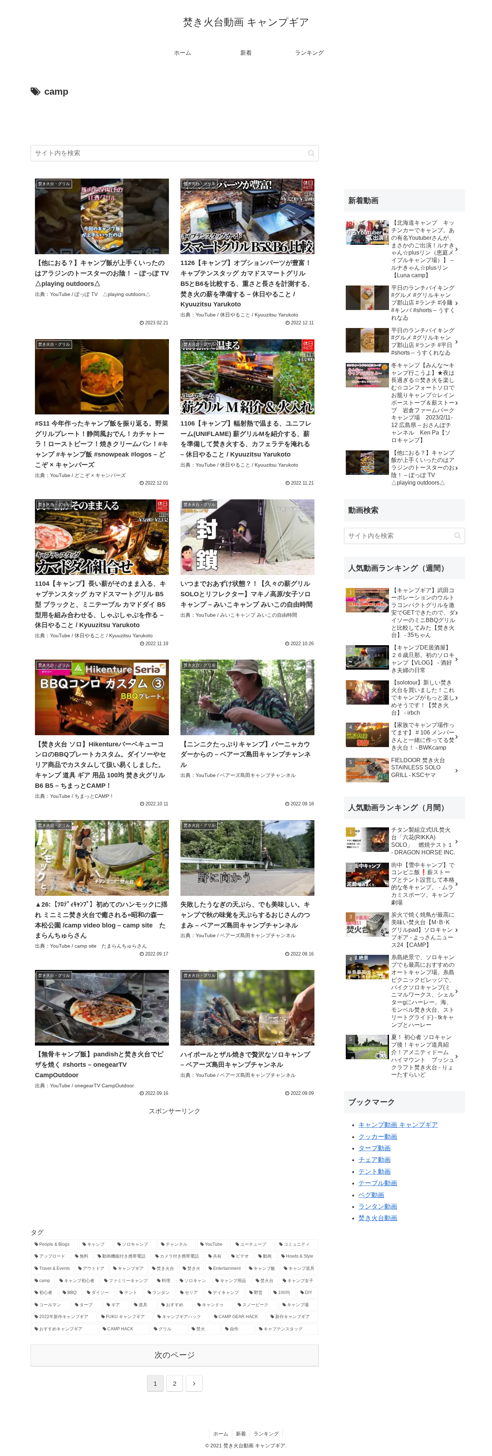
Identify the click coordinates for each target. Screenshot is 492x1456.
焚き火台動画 (377, 1218)
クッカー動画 (377, 1136)
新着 (241, 1434)
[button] (311, 153)
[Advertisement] (175, 120)
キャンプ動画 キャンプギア (398, 1124)
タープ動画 (374, 1148)
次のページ (175, 1355)
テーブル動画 (377, 1183)
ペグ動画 (371, 1195)
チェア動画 (374, 1159)
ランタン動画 (377, 1206)
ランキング (266, 1434)
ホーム (220, 1434)
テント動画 (374, 1171)
